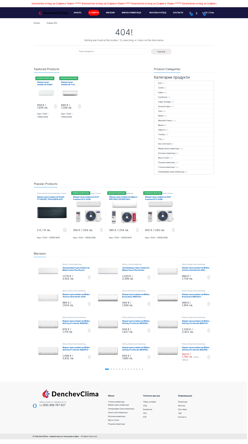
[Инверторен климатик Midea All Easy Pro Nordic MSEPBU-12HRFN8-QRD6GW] (168, 351)
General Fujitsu (164, 106)
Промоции (182, 402)
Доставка (182, 409)
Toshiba (161, 134)
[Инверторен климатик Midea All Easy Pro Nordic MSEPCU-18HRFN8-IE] (168, 324)
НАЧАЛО (77, 13)
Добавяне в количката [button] (52, 106)
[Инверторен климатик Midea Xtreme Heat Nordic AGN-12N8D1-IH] (49, 298)
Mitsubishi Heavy (165, 120)
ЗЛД (145, 406)
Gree (160, 111)
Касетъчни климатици (117, 412)
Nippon (161, 125)
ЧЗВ (179, 413)
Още (65, 230)
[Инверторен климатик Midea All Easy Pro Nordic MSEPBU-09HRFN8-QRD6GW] (109, 351)
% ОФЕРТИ (94, 13)
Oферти (161, 130)
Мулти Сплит (163, 158)
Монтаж (181, 406)
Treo (160, 139)
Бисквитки (147, 409)
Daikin (160, 92)
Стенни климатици (166, 167)
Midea (160, 116)
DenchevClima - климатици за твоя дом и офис (57, 436)
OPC (145, 413)
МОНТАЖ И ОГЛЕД (157, 13)
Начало (37, 23)
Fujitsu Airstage (164, 102)
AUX (160, 83)
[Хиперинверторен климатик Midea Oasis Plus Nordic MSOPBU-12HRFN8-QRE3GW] (109, 271)
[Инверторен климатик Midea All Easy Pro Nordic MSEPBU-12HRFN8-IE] (109, 324)
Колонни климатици (166, 153)
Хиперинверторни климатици (171, 172)
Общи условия (149, 402)
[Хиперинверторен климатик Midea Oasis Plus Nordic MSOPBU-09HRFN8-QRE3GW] (49, 271)
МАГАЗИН (110, 13)
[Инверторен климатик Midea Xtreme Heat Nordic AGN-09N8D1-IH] (168, 271)
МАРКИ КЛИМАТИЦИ (131, 13)
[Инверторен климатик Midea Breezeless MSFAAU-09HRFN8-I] (109, 298)
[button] (107, 369)
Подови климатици (166, 162)
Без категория (164, 144)
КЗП (145, 417)
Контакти (182, 417)
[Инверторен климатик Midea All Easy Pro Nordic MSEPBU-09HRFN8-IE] (49, 324)
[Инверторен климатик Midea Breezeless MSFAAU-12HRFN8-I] (168, 298)
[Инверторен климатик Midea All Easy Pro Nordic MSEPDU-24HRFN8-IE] (49, 351)
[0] (190, 12)
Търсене (161, 51)
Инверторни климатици (168, 148)
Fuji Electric (162, 97)
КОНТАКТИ (178, 13)
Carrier (161, 88)
